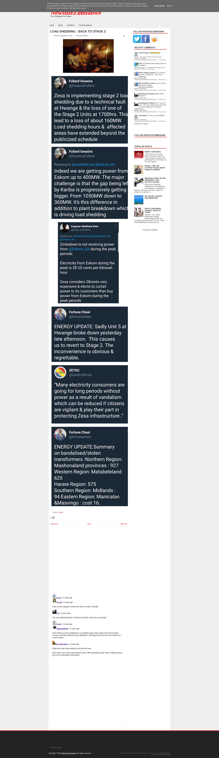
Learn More (159, 6)
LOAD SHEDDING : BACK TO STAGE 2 (78, 31)
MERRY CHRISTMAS (153, 152)
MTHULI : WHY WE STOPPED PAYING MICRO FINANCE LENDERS (155, 168)
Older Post (124, 523)
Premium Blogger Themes (162, 753)
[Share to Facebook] (53, 517)
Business (71, 25)
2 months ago (162, 59)
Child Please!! (144, 53)
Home (51, 25)
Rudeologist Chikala (146, 94)
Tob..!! (141, 63)
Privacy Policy (56, 747)
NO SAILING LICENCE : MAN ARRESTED (154, 197)
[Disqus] (88, 625)
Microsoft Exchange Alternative (160, 754)
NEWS (61, 512)
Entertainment (85, 25)
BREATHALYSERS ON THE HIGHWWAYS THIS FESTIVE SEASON (155, 180)
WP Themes (133, 753)
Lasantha (150, 753)
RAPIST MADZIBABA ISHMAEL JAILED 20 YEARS (153, 210)
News (60, 25)
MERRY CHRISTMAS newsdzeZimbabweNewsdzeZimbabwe (145, 78)
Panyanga (142, 115)
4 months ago (162, 99)
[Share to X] (51, 517)
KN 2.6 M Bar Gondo (147, 73)
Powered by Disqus (141, 124)
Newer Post (54, 523)
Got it (170, 6)
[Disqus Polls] (88, 559)
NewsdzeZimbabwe (76, 12)
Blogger (154, 230)
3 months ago (162, 79)
